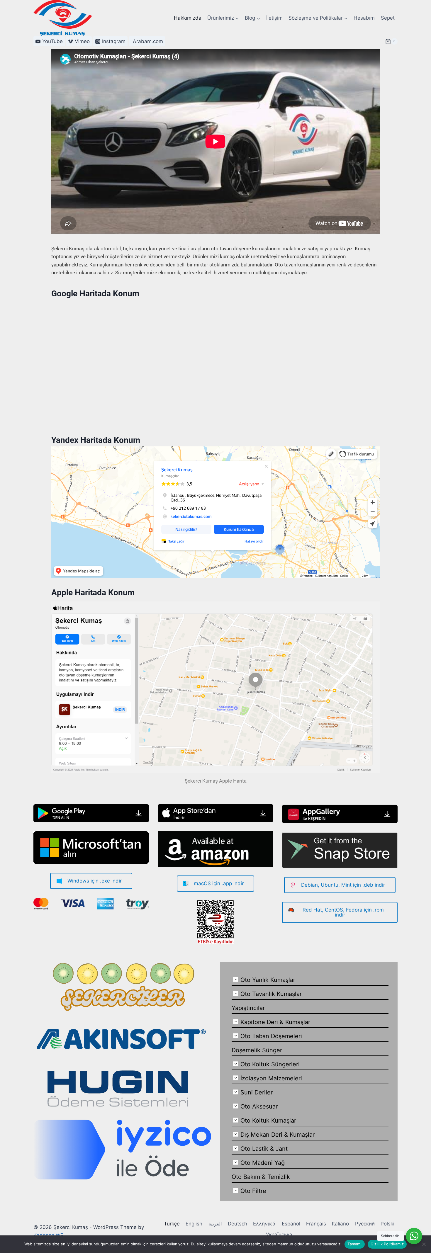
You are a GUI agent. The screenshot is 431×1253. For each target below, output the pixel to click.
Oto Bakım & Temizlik (261, 1176)
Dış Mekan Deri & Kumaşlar (277, 1134)
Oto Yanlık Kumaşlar (267, 979)
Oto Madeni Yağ (262, 1162)
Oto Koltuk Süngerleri (270, 1064)
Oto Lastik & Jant (264, 1148)
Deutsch (237, 1224)
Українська (279, 1234)
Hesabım (364, 18)
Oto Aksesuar (259, 1106)
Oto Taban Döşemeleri (271, 1036)
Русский (365, 1224)
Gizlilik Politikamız (387, 1244)
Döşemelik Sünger (257, 1050)
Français (316, 1224)
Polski (387, 1224)
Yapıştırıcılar (248, 1007)
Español (291, 1224)
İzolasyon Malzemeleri (271, 1078)
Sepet (388, 18)
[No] (424, 1244)
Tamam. (354, 1244)
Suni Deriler (256, 1092)
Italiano (340, 1224)
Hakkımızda (187, 18)
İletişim (274, 18)
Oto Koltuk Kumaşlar (268, 1120)
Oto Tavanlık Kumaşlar (271, 993)
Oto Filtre (253, 1190)
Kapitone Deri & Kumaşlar (275, 1022)
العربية (215, 1224)
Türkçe (172, 1224)
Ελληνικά (264, 1224)
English (194, 1224)
